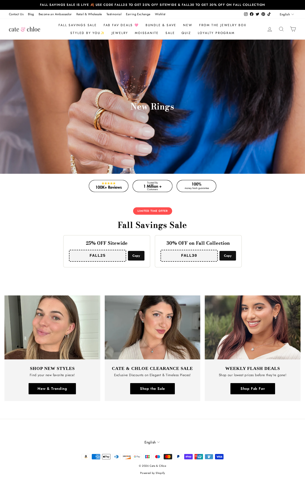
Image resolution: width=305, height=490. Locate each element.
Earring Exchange (138, 14)
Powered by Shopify (152, 473)
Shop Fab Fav (252, 388)
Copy (136, 255)
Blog (31, 14)
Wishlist (160, 14)
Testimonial (114, 14)
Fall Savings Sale (77, 25)
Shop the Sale (152, 388)
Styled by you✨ (87, 33)
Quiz (186, 33)
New (187, 25)
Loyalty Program (216, 33)
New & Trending (52, 388)
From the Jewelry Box (223, 25)
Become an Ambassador (55, 14)
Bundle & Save (161, 25)
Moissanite (147, 33)
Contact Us (16, 14)
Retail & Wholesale (89, 14)
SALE (170, 33)
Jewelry (120, 33)
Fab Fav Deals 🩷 (121, 25)
